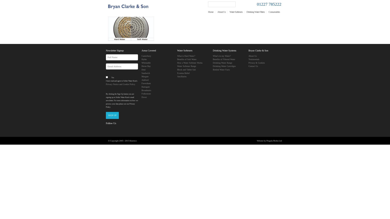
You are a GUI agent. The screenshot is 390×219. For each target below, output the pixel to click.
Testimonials (253, 59)
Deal (143, 70)
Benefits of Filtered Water (224, 59)
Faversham (146, 83)
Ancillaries (181, 76)
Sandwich (146, 73)
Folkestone (146, 94)
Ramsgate (146, 87)
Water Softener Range (186, 66)
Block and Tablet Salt (186, 70)
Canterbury (146, 56)
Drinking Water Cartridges (224, 66)
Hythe (144, 59)
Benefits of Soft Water (187, 59)
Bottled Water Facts (221, 70)
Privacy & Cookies (256, 63)
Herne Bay (146, 66)
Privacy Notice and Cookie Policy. (121, 84)
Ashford (145, 80)
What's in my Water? (222, 56)
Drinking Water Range (222, 63)
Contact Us (253, 66)
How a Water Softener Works (189, 63)
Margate (145, 76)
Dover (144, 97)
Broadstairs (146, 90)
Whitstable (146, 63)
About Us (252, 56)
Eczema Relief (183, 73)
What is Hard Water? (186, 56)
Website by (261, 141)
